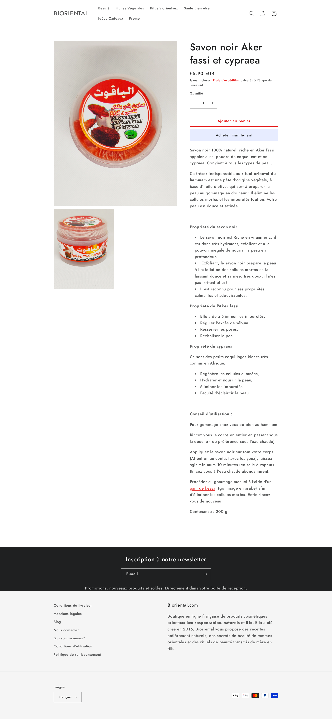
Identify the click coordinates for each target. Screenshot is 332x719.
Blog (57, 621)
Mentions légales (68, 613)
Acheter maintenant (234, 135)
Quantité (196, 93)
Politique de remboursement (77, 654)
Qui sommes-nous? (69, 638)
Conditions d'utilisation (73, 646)
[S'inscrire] (205, 574)
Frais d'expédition (226, 80)
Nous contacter (66, 630)
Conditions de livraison (73, 605)
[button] (252, 13)
